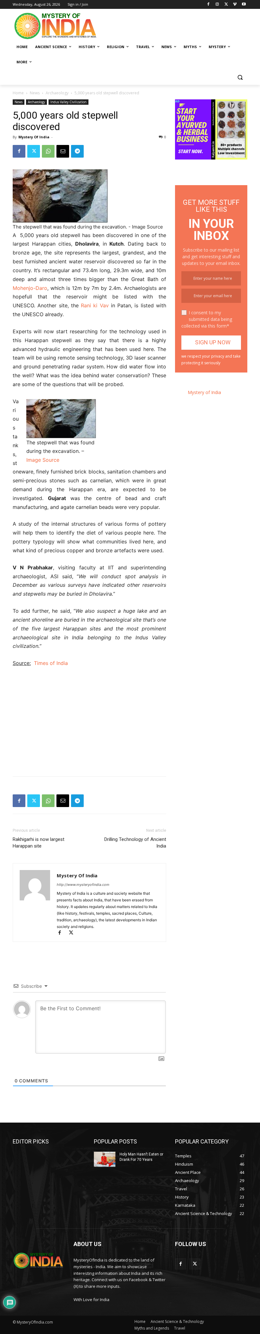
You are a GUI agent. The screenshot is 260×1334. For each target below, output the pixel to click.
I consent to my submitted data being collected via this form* (206, 319)
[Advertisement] (173, 25)
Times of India (51, 663)
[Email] (62, 151)
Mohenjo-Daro (30, 288)
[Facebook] (208, 4)
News (35, 93)
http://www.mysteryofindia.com (83, 884)
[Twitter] (226, 4)
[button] (239, 77)
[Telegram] (77, 151)
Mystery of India (204, 392)
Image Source (42, 460)
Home (18, 93)
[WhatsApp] (48, 151)
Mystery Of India (33, 137)
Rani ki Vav (95, 305)
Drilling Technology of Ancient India (135, 842)
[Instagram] (217, 4)
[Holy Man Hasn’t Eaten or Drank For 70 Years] (104, 1159)
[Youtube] (243, 4)
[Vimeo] (234, 4)
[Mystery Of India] (56, 26)
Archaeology (57, 93)
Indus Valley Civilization (68, 102)
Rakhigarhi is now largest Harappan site (38, 842)
